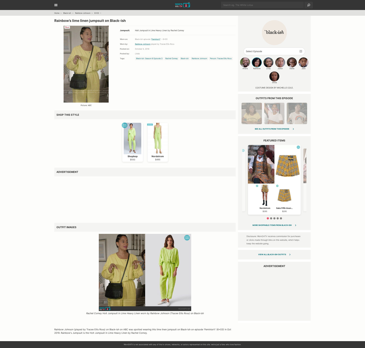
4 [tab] (278, 218)
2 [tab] (271, 218)
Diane (292, 68)
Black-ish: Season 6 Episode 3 (149, 58)
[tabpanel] (274, 180)
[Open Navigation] (56, 5)
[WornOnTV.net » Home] (183, 5)
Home (56, 13)
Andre (245, 68)
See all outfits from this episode (272, 129)
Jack (304, 68)
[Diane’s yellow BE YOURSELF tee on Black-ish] (252, 113)
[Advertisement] (139, 199)
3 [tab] (274, 218)
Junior (280, 68)
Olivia (274, 82)
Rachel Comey (171, 58)
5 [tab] (281, 218)
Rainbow (256, 68)
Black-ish (67, 13)
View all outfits (272, 254)
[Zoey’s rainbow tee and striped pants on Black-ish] (297, 113)
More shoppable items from (272, 225)
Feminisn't (156, 39)
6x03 (96, 13)
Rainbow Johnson (82, 13)
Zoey (268, 68)
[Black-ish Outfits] (274, 32)
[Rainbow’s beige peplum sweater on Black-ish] (274, 113)
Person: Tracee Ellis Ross (221, 58)
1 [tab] (268, 218)
